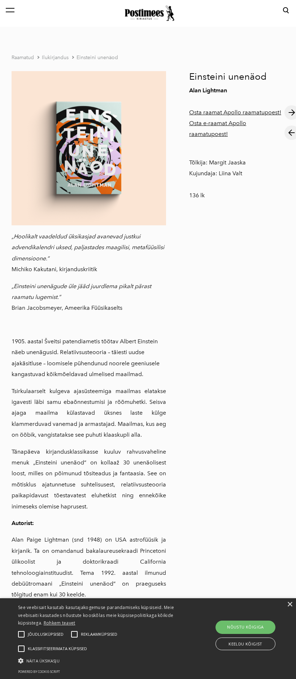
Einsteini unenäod (97, 57)
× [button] (289, 604)
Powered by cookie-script (39, 671)
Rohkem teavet (59, 623)
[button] (102, 660)
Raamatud (23, 57)
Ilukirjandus (55, 57)
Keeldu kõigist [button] (245, 644)
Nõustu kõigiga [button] (245, 627)
